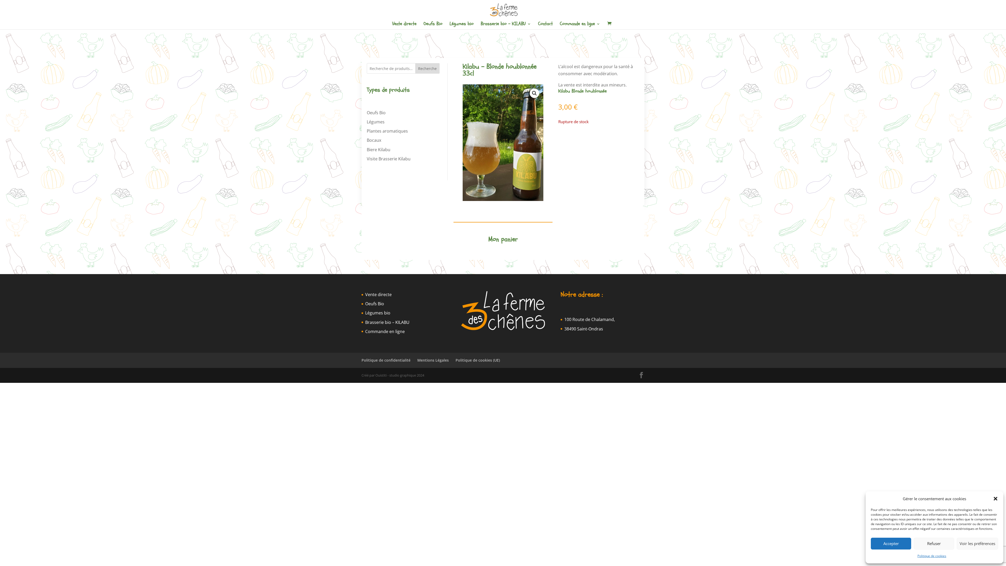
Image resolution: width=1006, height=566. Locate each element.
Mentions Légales (433, 360)
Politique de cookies (931, 556)
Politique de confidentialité (386, 360)
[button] (995, 498)
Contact (545, 24)
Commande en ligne (577, 24)
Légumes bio (462, 24)
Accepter (891, 543)
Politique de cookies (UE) (478, 360)
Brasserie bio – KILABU (503, 24)
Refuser (934, 543)
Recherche (427, 68)
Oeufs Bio (433, 24)
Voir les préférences (977, 543)
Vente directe (404, 24)
